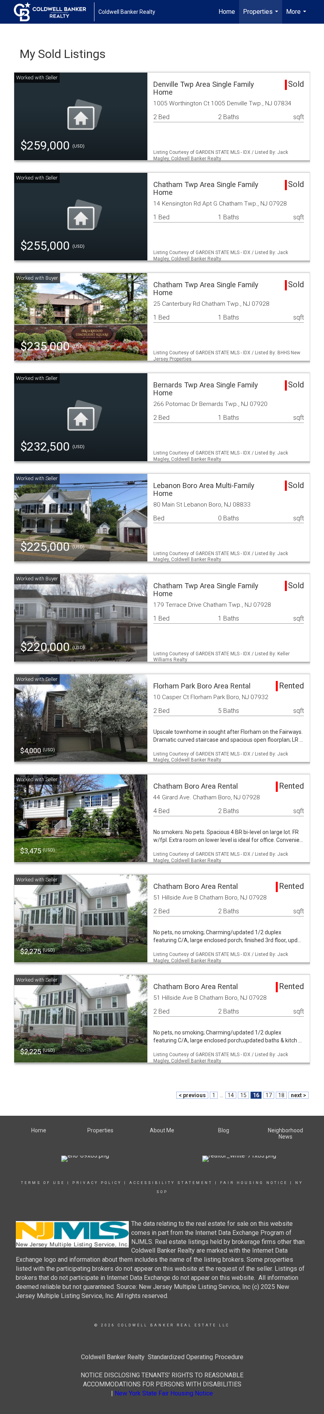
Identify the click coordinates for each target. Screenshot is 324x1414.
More (297, 16)
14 (231, 1095)
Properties (261, 16)
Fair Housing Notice (254, 1183)
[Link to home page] (54, 12)
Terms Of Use (43, 1183)
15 (243, 1095)
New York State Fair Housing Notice (164, 1393)
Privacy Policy (97, 1183)
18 (281, 1095)
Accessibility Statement (171, 1183)
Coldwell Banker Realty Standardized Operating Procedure (162, 1357)
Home (227, 11)
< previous (192, 1095)
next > (298, 1095)
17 (269, 1095)
